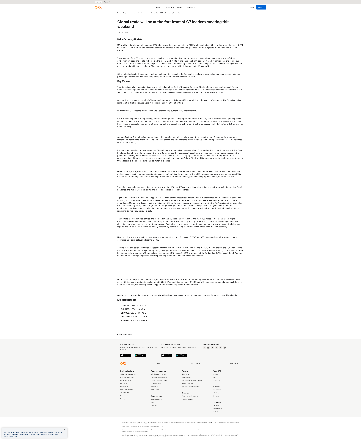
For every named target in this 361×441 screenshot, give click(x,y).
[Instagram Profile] (224, 347)
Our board (216, 405)
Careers (215, 411)
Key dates (216, 396)
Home (119, 13)
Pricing (179, 7)
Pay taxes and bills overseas (190, 386)
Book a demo (234, 363)
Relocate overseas (187, 383)
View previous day (125, 335)
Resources (189, 7)
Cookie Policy (12, 436)
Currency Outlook (156, 399)
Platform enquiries (187, 399)
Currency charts (156, 383)
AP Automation (125, 392)
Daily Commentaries (129, 13)
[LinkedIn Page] (208, 347)
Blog (152, 402)
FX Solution (123, 383)
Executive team (217, 408)
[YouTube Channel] (220, 347)
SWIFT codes (155, 389)
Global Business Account (127, 374)
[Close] (64, 430)
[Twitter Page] (212, 347)
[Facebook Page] (204, 347)
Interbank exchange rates (159, 377)
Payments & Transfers (127, 377)
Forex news (154, 405)
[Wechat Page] (216, 347)
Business (98, 2)
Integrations (124, 396)
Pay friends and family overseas (192, 380)
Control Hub (124, 386)
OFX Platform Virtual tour (159, 374)
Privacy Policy (217, 380)
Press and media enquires (190, 396)
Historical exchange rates (159, 380)
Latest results (217, 393)
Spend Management (126, 389)
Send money (186, 374)
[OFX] (98, 7)
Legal (214, 377)
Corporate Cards (125, 380)
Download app (186, 377)
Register (260, 7)
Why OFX (169, 7)
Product (157, 7)
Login (158, 363)
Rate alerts (154, 386)
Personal (107, 2)
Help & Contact (195, 363)
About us (215, 374)
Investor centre (217, 390)
